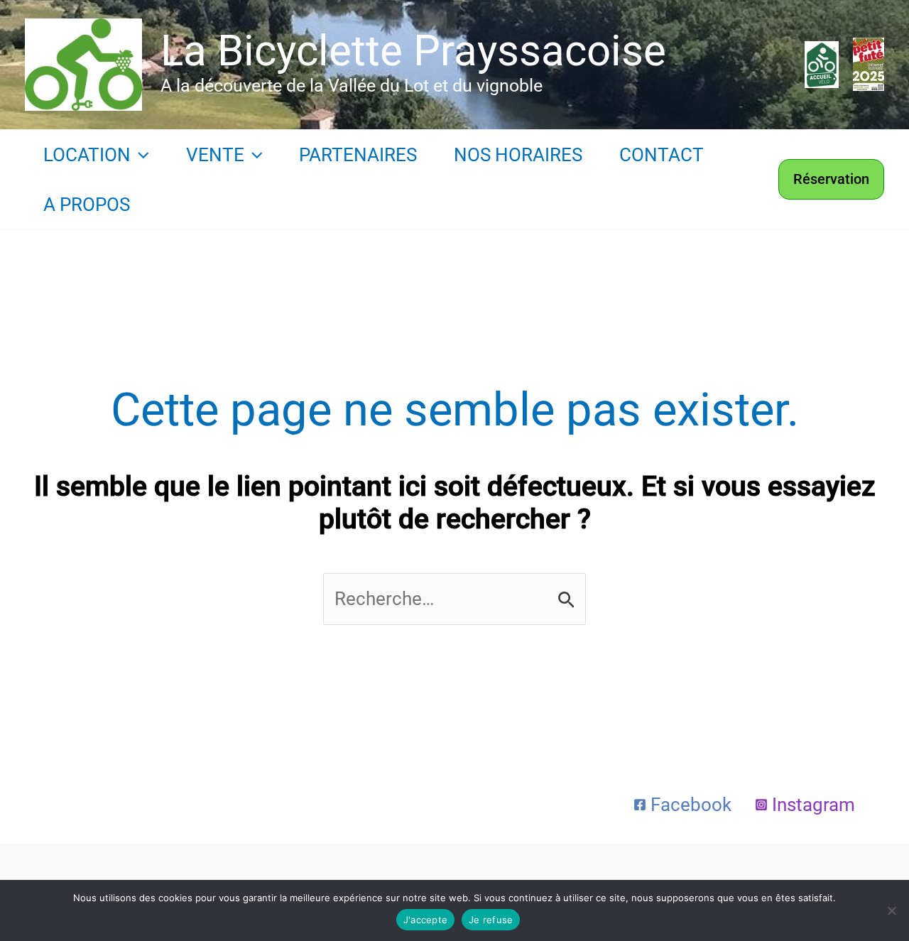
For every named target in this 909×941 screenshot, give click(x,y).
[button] (140, 155)
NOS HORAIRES (518, 154)
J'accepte (425, 919)
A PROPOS (86, 204)
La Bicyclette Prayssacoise (413, 51)
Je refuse (491, 919)
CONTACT (661, 154)
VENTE (215, 154)
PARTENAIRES (358, 154)
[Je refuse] (891, 910)
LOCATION (87, 154)
